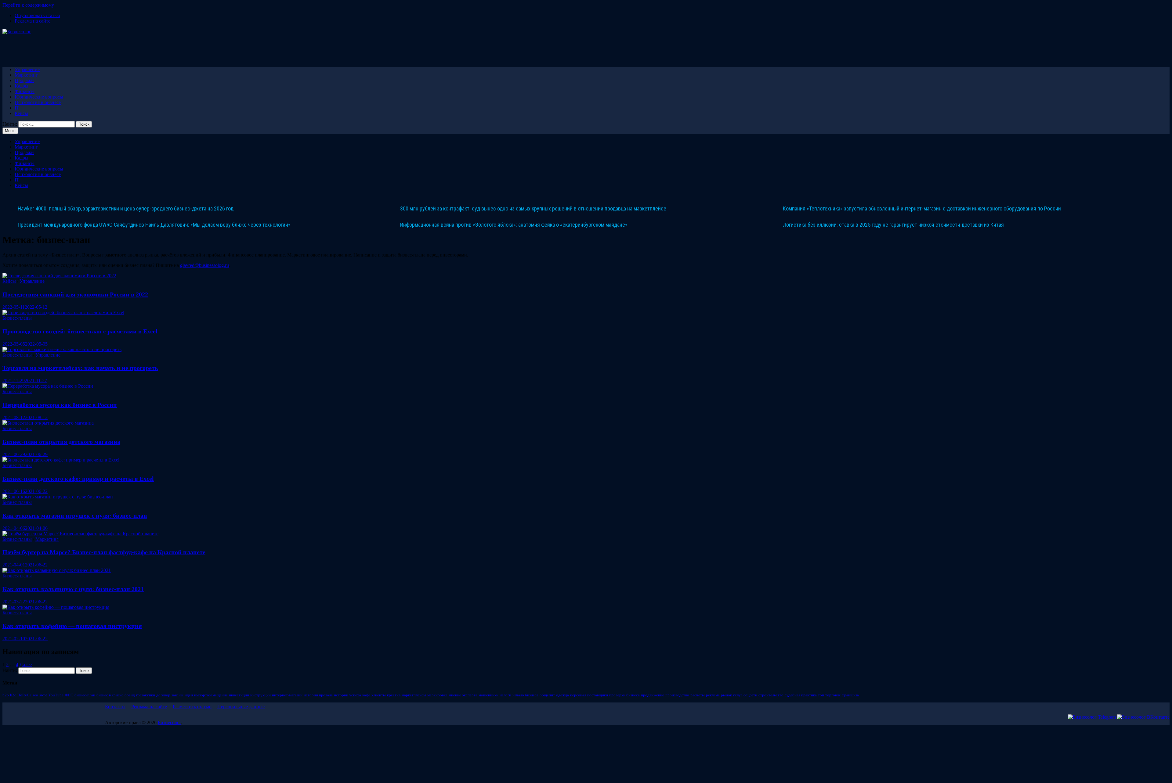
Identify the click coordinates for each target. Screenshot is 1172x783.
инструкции (260, 695)
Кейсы (21, 113)
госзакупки (145, 695)
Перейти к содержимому (28, 5)
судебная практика (801, 695)
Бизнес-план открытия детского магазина (61, 441)
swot (43, 695)
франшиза (850, 695)
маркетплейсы (414, 695)
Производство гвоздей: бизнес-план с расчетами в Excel (79, 331)
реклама (713, 695)
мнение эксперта (463, 695)
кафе (366, 695)
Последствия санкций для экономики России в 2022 (75, 294)
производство (677, 695)
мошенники (488, 695)
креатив (393, 695)
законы (177, 695)
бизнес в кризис (109, 695)
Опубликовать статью (37, 15)
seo (35, 695)
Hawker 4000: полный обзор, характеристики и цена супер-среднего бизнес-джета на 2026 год (125, 208)
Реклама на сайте (32, 20)
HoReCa (24, 695)
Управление (27, 69)
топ (821, 695)
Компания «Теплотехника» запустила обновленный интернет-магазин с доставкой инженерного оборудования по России (922, 208)
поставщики (597, 695)
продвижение (652, 695)
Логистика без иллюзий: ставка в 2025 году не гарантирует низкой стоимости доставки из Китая (893, 224)
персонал (578, 695)
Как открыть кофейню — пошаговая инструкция (72, 626)
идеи (189, 695)
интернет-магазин (287, 695)
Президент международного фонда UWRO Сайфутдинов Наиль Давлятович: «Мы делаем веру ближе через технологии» (154, 224)
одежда (562, 695)
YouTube (55, 695)
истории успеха (347, 695)
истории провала (318, 695)
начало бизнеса (525, 695)
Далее (26, 664)
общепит (547, 695)
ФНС (69, 695)
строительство (770, 695)
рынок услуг (731, 695)
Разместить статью (192, 706)
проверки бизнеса (624, 695)
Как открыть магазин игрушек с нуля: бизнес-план (74, 515)
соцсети (750, 695)
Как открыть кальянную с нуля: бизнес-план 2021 (73, 589)
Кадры (21, 85)
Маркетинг (26, 74)
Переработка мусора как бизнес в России (59, 404)
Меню (10, 130)
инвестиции (239, 695)
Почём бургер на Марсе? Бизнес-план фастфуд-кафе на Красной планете (103, 552)
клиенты (378, 695)
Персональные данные (241, 706)
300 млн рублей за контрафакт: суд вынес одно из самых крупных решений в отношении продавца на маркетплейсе (533, 208)
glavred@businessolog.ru (204, 265)
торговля (833, 695)
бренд (130, 695)
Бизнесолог (169, 722)
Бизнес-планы (17, 318)
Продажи (24, 80)
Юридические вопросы (39, 96)
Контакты (115, 706)
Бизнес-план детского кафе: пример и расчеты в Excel (78, 478)
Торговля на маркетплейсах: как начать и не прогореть (80, 368)
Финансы (24, 91)
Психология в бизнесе (38, 102)
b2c (13, 695)
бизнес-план (84, 695)
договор (163, 695)
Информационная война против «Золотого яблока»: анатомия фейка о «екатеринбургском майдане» (514, 224)
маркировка (437, 695)
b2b (5, 695)
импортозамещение (211, 695)
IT (17, 107)
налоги (505, 695)
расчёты (697, 695)
